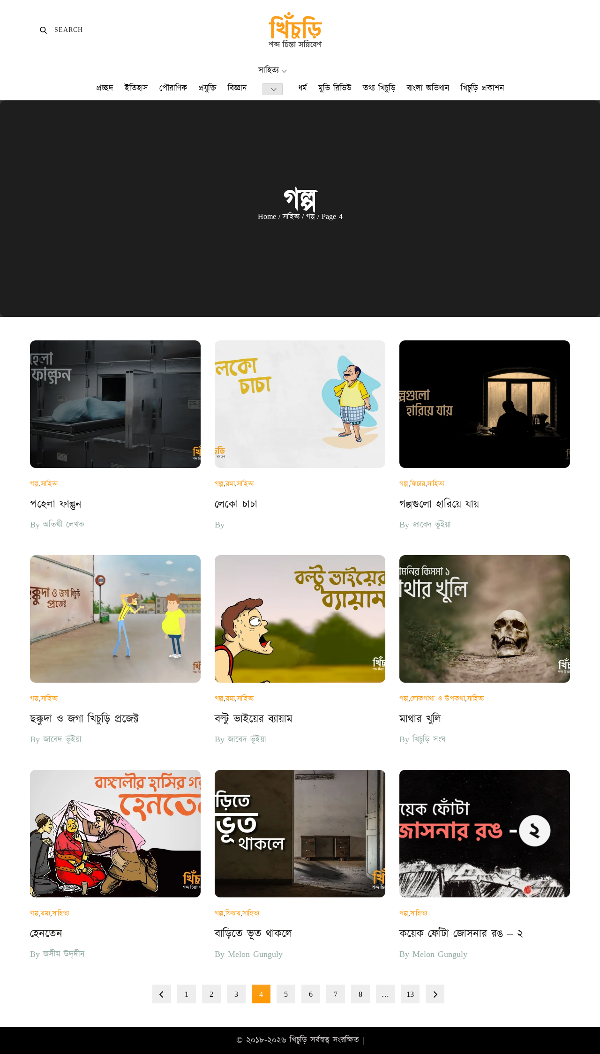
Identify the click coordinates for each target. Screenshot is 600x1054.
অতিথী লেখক (63, 525)
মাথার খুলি (420, 719)
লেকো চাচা (236, 504)
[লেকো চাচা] (300, 404)
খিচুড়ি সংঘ (429, 739)
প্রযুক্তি (207, 88)
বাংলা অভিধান (428, 88)
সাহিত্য (268, 70)
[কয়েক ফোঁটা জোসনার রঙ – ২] (484, 833)
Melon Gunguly (255, 954)
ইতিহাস (136, 88)
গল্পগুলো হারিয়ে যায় (439, 504)
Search (61, 30)
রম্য (230, 484)
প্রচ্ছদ (104, 88)
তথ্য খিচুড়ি (379, 88)
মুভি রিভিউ (335, 88)
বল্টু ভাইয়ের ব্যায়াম (253, 719)
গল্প (34, 484)
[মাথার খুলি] (484, 619)
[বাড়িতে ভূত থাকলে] (300, 833)
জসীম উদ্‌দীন (64, 954)
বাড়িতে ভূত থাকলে (253, 934)
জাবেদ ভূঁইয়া (431, 525)
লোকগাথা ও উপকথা (437, 698)
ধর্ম (302, 88)
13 (410, 994)
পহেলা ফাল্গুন (56, 504)
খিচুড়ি (298, 1040)
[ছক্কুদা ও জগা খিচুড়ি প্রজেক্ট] (115, 619)
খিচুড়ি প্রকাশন (482, 88)
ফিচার (417, 484)
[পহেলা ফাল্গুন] (115, 404)
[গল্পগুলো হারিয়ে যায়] (484, 404)
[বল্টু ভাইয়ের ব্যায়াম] (300, 619)
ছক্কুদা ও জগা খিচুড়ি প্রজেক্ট (84, 719)
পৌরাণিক (173, 88)
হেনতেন (46, 934)
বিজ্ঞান (237, 88)
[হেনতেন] (115, 833)
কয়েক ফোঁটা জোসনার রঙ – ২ (461, 934)
